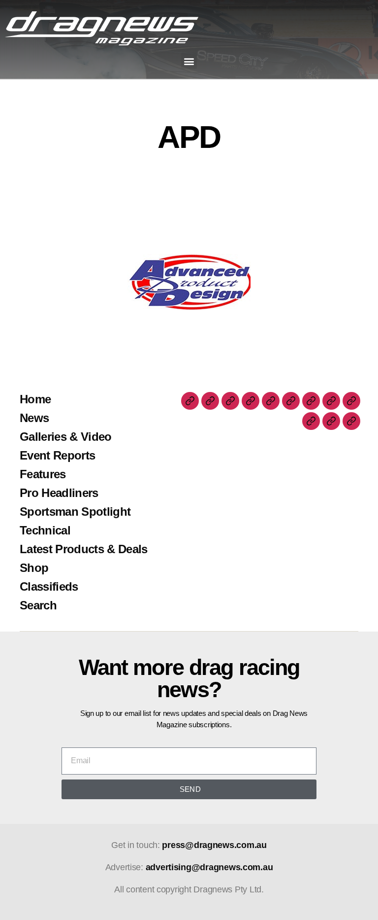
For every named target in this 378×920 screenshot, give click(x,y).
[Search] (351, 421)
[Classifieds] (331, 421)
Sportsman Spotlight (75, 511)
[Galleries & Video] (230, 401)
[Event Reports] (250, 401)
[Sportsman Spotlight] (311, 401)
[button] (189, 61)
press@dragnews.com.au (214, 845)
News (34, 418)
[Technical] (331, 401)
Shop (34, 567)
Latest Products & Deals (84, 549)
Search (38, 605)
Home (35, 399)
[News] (210, 401)
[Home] (190, 401)
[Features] (271, 401)
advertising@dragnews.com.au (209, 867)
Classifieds (49, 586)
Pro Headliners (59, 492)
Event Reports (57, 455)
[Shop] (311, 421)
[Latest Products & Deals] (351, 401)
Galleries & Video (66, 436)
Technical (45, 530)
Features (43, 474)
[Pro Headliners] (291, 401)
